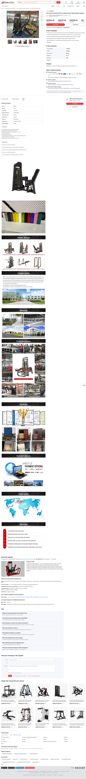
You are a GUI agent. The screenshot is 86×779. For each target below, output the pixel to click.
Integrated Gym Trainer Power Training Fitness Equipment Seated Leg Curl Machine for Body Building (42, 701)
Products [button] (20, 2)
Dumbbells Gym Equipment (7, 753)
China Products (25, 771)
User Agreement (49, 774)
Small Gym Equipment (33, 753)
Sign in (83, 3)
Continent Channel (57, 771)
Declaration (55, 774)
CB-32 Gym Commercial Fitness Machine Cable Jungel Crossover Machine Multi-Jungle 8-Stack (77, 725)
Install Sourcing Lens (30, 767)
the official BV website (28, 559)
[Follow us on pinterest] (82, 767)
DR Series (24, 741)
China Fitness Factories (6, 759)
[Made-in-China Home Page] (7, 2)
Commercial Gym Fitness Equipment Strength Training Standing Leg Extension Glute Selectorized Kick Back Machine (59, 701)
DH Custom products (5, 737)
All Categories (5, 6)
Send (10, 675)
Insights (67, 771)
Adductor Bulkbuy (35, 762)
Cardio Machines (19, 597)
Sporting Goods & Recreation (10, 8)
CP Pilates (66, 741)
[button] (55, 2)
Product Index (63, 771)
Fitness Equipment (11, 597)
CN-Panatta (45, 737)
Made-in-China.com (38, 772)
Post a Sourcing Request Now (34, 675)
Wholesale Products (43, 771)
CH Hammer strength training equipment (29, 737)
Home (2, 8)
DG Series (65, 739)
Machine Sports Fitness (55, 759)
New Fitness (15, 759)
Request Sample (66, 27)
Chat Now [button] (76, 24)
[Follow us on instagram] (79, 767)
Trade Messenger (19, 767)
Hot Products (19, 771)
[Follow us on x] (77, 767)
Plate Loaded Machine (35, 597)
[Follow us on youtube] (80, 767)
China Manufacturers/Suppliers (34, 771)
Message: (6, 666)
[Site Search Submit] (59, 2)
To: (7, 662)
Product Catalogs (17, 734)
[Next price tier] (85, 20)
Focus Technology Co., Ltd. (35, 774)
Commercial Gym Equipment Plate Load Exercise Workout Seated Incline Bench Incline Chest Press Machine (77, 701)
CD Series (44, 739)
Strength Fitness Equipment (35, 8)
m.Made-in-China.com (45, 772)
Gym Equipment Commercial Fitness (8, 762)
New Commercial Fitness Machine (24, 762)
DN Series (65, 737)
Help (64, 6)
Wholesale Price (49, 771)
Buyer (58, 6)
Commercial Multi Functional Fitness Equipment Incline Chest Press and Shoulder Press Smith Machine (24, 701)
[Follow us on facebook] (75, 767)
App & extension (70, 6)
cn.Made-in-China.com (54, 772)
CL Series (3, 739)
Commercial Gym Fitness (66, 759)
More (2, 764)
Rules (84, 6)
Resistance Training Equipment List (20, 753)
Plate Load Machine (26, 597)
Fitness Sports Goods (44, 759)
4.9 (71, 100)
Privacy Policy (61, 774)
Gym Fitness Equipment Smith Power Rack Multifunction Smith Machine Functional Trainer (25, 725)
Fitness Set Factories (23, 759)
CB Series (24, 739)
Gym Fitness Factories (34, 759)
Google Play (11, 767)
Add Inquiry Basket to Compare (23, 46)
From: (6, 659)
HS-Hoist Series (4, 741)
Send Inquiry (55, 24)
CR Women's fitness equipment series (49, 741)
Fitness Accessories (44, 597)
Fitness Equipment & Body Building (22, 8)
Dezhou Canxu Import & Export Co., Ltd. (56, 15)
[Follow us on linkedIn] (84, 767)
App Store (4, 767)
